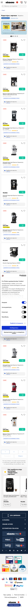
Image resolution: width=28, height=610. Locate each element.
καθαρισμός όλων (14, 18)
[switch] (24, 307)
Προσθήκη (7, 504)
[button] (3, 27)
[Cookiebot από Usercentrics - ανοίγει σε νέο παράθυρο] (19, 276)
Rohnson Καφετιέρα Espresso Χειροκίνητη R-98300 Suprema (13, 434)
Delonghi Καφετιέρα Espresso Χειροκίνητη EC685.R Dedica (13, 400)
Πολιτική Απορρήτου (11, 597)
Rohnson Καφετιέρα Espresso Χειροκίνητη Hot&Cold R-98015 (13, 60)
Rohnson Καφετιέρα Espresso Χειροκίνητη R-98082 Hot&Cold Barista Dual (13, 94)
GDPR (21, 597)
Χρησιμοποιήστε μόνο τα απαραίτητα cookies (14, 333)
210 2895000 (15, 515)
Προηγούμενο (9, 456)
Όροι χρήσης (7, 594)
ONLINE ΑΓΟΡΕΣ (7, 524)
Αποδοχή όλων (14, 327)
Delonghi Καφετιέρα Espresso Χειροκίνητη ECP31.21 (13, 196)
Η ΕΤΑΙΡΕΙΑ (5, 520)
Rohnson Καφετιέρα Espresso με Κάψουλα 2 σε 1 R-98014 (13, 129)
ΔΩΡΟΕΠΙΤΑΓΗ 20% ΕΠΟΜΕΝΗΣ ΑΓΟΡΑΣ (11, 98)
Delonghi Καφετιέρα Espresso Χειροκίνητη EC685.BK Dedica (13, 231)
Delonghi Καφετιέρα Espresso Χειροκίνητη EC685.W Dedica (13, 163)
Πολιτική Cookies (19, 594)
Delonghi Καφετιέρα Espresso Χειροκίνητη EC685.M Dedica (13, 366)
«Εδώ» (20, 297)
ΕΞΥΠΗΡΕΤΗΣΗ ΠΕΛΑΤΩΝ (10, 528)
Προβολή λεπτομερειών (16, 323)
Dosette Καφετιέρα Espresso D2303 (11, 263)
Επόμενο (20, 456)
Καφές (3, 10)
